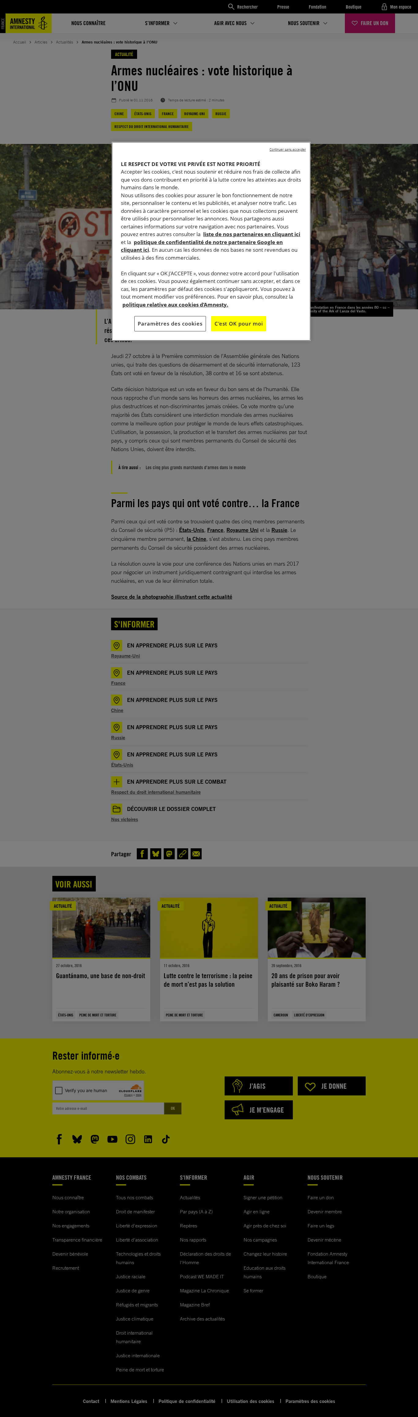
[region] (211, 241)
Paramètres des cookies (170, 323)
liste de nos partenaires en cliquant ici (251, 234)
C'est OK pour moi (239, 323)
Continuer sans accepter (288, 149)
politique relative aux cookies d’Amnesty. (175, 304)
